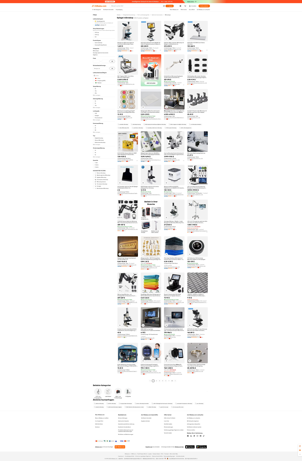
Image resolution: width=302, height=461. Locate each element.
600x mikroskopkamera (186, 127)
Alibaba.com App (179, 446)
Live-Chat (166, 421)
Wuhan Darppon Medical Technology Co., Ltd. (197, 230)
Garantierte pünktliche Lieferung (126, 424)
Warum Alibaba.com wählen (102, 418)
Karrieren (97, 427)
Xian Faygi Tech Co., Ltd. (170, 337)
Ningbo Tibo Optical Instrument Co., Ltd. (197, 82)
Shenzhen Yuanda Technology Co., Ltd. (126, 264)
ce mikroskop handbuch (196, 124)
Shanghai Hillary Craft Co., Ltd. (124, 117)
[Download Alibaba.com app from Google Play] (201, 446)
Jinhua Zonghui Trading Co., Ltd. (195, 194)
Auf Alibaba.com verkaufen (193, 418)
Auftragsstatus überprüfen (193, 424)
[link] (300, 446)
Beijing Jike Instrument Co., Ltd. (195, 158)
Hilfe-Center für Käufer (169, 418)
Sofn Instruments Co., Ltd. (193, 117)
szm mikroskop (200, 403)
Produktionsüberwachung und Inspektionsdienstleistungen (125, 430)
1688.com (133, 453)
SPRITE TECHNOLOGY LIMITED (125, 159)
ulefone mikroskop (100, 403)
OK (112, 61)
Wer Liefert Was (174, 453)
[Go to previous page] (150, 380)
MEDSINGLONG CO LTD (123, 49)
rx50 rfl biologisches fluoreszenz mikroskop (162, 403)
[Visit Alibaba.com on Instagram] (197, 436)
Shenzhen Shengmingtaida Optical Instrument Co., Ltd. (174, 194)
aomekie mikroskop (123, 124)
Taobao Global (156, 453)
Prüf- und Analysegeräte (143, 14)
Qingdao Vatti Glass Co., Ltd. (147, 337)
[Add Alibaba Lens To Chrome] (120, 446)
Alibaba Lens (98, 446)
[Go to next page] (175, 380)
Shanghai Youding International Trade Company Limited (127, 371)
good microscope (164, 407)
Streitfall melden (168, 424)
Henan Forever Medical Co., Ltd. (172, 84)
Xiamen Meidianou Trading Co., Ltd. (172, 49)
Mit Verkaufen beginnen (193, 421)
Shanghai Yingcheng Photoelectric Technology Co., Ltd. (151, 118)
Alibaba (118, 14)
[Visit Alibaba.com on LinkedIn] (191, 436)
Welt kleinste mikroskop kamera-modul (135, 407)
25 (172, 380)
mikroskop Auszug (137, 124)
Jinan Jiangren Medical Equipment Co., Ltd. (197, 302)
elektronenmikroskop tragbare (115, 407)
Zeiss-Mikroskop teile (124, 127)
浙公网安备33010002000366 (176, 458)
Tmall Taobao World (142, 453)
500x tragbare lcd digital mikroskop (178, 124)
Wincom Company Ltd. (169, 228)
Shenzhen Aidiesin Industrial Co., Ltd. (173, 374)
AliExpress (127, 453)
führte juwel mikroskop (171, 127)
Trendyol (166, 453)
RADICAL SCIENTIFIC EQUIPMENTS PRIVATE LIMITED (127, 335)
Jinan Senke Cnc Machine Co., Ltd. (125, 84)
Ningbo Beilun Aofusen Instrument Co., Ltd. (151, 194)
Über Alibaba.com (99, 414)
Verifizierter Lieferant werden (194, 427)
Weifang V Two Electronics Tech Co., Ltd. (151, 372)
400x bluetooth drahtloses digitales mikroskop (155, 124)
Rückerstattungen (168, 427)
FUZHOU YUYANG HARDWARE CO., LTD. (127, 302)
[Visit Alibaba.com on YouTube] (200, 436)
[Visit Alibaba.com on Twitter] (194, 436)
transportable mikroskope (126, 403)
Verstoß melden (168, 433)
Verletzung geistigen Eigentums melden (174, 430)
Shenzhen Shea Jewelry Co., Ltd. (195, 371)
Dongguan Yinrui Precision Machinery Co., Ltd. (174, 117)
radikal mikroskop (152, 407)
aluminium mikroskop (138, 127)
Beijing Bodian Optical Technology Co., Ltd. (151, 159)
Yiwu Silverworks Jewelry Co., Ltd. (149, 267)
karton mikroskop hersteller (142, 403)
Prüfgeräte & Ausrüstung (129, 14)
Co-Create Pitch (99, 421)
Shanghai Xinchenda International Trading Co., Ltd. (127, 193)
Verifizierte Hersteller (146, 418)
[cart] (185, 6)
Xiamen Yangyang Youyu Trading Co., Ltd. (174, 302)
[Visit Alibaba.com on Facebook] (188, 436)
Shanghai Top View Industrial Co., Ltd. (196, 266)
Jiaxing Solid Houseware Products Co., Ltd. (151, 302)
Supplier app (149, 446)
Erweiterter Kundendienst (124, 427)
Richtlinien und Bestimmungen (125, 434)
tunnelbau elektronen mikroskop (154, 127)
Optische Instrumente (157, 14)
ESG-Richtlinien (99, 424)
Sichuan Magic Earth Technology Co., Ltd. (127, 229)
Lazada (149, 453)
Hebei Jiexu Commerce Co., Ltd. (172, 266)
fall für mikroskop (112, 403)
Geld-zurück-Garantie (123, 421)
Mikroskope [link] (168, 14)
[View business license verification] (165, 458)
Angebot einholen (145, 421)
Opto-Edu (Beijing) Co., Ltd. (147, 49)
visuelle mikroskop (100, 407)
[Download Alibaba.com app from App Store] (190, 446)
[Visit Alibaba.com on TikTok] (204, 436)
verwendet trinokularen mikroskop (184, 403)
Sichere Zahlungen (122, 418)
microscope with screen (178, 407)
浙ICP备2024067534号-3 (191, 458)
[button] (164, 6)
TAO (162, 453)
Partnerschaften (191, 430)
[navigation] (104, 198)
